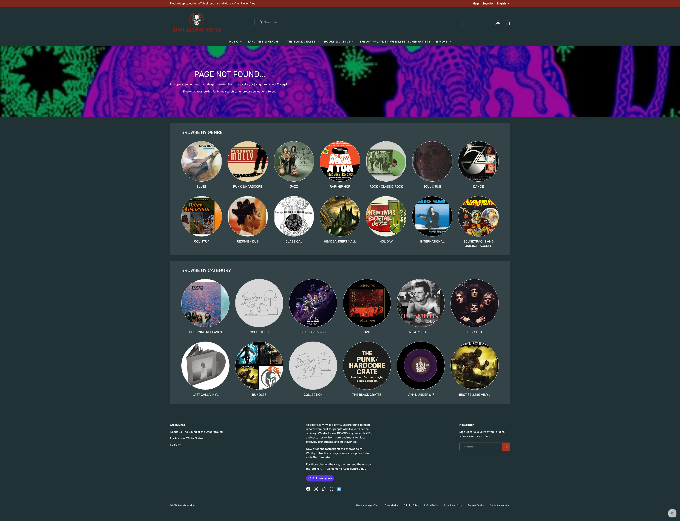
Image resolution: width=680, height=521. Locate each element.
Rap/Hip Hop (340, 186)
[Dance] (478, 161)
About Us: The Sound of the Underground (196, 431)
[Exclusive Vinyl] (313, 303)
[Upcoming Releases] (205, 303)
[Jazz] (294, 161)
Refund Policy (431, 505)
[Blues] (202, 161)
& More (441, 41)
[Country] (202, 216)
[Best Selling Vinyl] (474, 366)
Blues (202, 186)
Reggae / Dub (248, 241)
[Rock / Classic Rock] (386, 161)
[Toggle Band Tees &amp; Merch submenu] (280, 42)
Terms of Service (476, 505)
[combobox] (359, 22)
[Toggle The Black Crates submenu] (318, 42)
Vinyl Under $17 (421, 395)
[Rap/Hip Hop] (340, 161)
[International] (432, 216)
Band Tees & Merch (263, 41)
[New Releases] (421, 303)
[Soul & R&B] (432, 161)
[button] (508, 23)
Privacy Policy (391, 505)
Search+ (488, 3)
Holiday (386, 241)
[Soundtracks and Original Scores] (478, 216)
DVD (367, 332)
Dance (478, 186)
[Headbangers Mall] (340, 216)
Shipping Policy (411, 505)
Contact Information (500, 505)
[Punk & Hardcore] (248, 161)
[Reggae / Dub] (248, 216)
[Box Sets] (474, 303)
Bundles (259, 395)
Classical (293, 241)
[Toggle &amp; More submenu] (450, 42)
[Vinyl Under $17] (421, 366)
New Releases (420, 332)
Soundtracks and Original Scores (478, 244)
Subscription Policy (453, 505)
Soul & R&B (432, 186)
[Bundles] (259, 366)
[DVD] (367, 303)
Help (476, 3)
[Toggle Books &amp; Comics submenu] (353, 42)
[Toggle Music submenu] (241, 42)
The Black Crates (301, 41)
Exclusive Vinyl (313, 332)
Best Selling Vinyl (474, 395)
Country (201, 241)
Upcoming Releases (205, 332)
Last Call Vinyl (205, 395)
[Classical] (294, 216)
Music (234, 41)
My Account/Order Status (186, 438)
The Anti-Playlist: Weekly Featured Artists (395, 41)
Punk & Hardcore (247, 186)
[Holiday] (386, 216)
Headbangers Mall (340, 241)
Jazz (294, 186)
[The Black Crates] (367, 366)
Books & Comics (337, 41)
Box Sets (474, 332)
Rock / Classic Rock (386, 186)
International (432, 241)
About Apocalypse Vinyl (367, 505)
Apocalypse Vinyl (186, 505)
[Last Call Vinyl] (205, 366)
